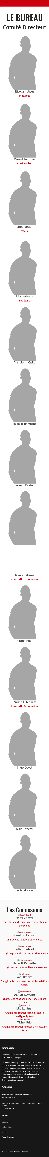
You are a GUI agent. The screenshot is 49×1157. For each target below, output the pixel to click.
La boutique (7, 1127)
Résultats (5, 1122)
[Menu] (6, 3)
